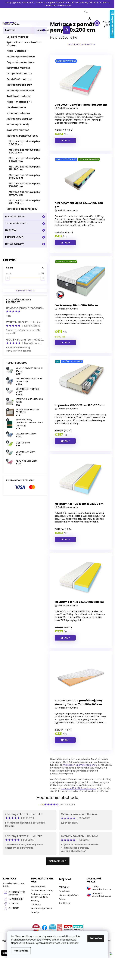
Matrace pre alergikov (19, 118)
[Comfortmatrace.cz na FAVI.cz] (36, 927)
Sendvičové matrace (19, 79)
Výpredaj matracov (18, 113)
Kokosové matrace (18, 130)
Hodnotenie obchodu (57, 797)
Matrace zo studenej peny (22, 208)
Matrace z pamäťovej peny (22, 135)
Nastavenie (20, 950)
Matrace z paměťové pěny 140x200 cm (24, 176)
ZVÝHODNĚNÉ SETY (16, 223)
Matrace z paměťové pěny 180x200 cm (24, 193)
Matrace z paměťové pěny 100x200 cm (24, 160)
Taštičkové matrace (18, 96)
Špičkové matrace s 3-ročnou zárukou (24, 44)
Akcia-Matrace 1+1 (17, 50)
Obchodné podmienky (42, 890)
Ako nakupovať (38, 886)
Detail (64, 140)
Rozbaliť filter (24, 290)
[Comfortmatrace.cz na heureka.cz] (52, 927)
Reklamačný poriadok (41, 908)
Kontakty (35, 900)
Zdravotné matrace (18, 67)
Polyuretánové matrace (21, 62)
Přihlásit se (64, 887)
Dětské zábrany (14, 244)
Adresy (62, 899)
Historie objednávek (68, 895)
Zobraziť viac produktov (79, 44)
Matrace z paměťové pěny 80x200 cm (24, 143)
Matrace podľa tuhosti (20, 90)
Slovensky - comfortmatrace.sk (101, 894)
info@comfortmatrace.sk (17, 893)
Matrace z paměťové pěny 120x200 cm (24, 168)
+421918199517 (16, 899)
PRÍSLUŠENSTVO (14, 237)
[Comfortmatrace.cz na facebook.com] (44, 927)
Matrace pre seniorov (19, 84)
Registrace (64, 891)
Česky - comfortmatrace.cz (101, 887)
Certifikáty (36, 904)
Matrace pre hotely (18, 124)
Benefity (35, 912)
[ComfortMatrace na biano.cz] (59, 927)
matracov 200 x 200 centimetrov (78, 788)
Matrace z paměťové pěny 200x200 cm (24, 202)
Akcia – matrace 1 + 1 (19, 101)
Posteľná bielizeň (15, 216)
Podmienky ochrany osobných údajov (40, 895)
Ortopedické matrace (19, 73)
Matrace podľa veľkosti (21, 56)
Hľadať (67, 30)
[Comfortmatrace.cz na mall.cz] (73, 927)
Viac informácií (70, 943)
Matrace (10, 30)
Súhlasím (96, 938)
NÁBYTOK (10, 230)
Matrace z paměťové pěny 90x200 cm (24, 151)
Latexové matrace (17, 36)
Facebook (14, 903)
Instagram (14, 907)
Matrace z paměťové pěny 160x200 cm (24, 185)
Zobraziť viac (57, 861)
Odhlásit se (64, 903)
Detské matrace (16, 107)
